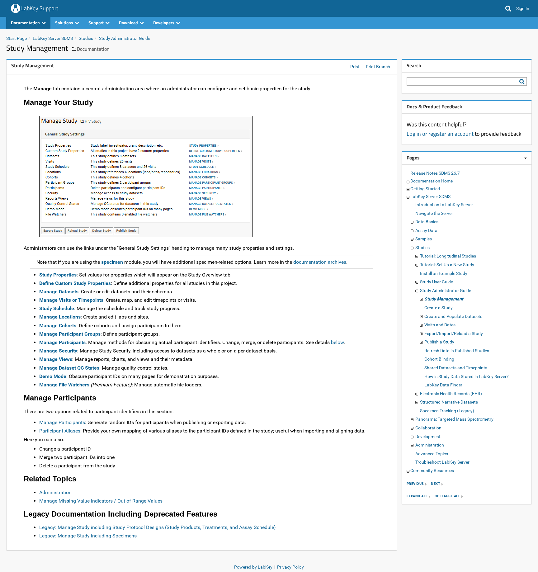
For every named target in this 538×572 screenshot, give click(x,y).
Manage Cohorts (57, 326)
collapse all (447, 496)
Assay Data (426, 230)
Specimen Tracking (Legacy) (447, 410)
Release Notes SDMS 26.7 (435, 173)
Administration (55, 492)
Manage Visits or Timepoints (71, 300)
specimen (112, 262)
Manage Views (55, 359)
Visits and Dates (439, 324)
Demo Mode (52, 376)
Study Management (443, 298)
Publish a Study (439, 341)
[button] (508, 8)
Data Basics (426, 221)
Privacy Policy (290, 567)
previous (415, 484)
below (337, 342)
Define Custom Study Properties (75, 283)
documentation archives (319, 262)
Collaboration (428, 427)
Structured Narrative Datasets (449, 401)
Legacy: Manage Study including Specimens (88, 536)
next (435, 484)
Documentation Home (431, 180)
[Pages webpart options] (525, 158)
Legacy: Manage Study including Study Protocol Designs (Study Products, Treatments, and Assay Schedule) (157, 527)
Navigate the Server (434, 213)
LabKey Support (39, 8)
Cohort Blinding (439, 359)
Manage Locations (60, 317)
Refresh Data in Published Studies (456, 350)
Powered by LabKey (253, 567)
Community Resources (432, 470)
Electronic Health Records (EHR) (451, 393)
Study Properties (58, 275)
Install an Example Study (443, 273)
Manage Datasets (58, 292)
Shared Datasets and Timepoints (455, 367)
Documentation (93, 49)
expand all (417, 496)
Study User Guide (436, 281)
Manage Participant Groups (70, 334)
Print (355, 66)
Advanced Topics (431, 453)
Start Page (16, 38)
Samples (423, 238)
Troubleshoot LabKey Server (442, 462)
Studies (86, 38)
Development (428, 436)
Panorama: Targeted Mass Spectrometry (454, 419)
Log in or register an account (440, 134)
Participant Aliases (59, 431)
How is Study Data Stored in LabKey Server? (466, 376)
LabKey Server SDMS (53, 38)
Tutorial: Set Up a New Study (447, 264)
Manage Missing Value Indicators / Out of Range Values (101, 501)
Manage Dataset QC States (69, 368)
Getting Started (425, 188)
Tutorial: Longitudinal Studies (448, 255)
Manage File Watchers (64, 385)
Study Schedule (56, 308)
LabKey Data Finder (443, 384)
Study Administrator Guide (124, 38)
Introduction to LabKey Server (444, 204)
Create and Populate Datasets (453, 316)
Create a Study (438, 307)
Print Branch (378, 66)
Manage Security (58, 351)
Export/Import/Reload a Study (453, 333)
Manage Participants (62, 342)
